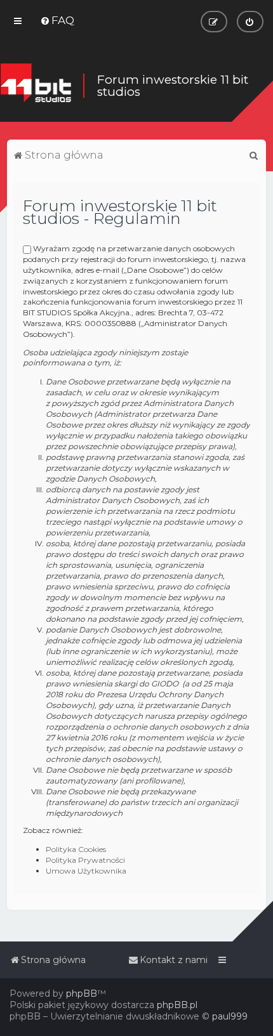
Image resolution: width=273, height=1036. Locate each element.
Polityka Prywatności (85, 860)
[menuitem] (57, 20)
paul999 (230, 1016)
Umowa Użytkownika (86, 870)
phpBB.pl (177, 1005)
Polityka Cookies (76, 849)
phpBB (81, 993)
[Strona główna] (35, 85)
